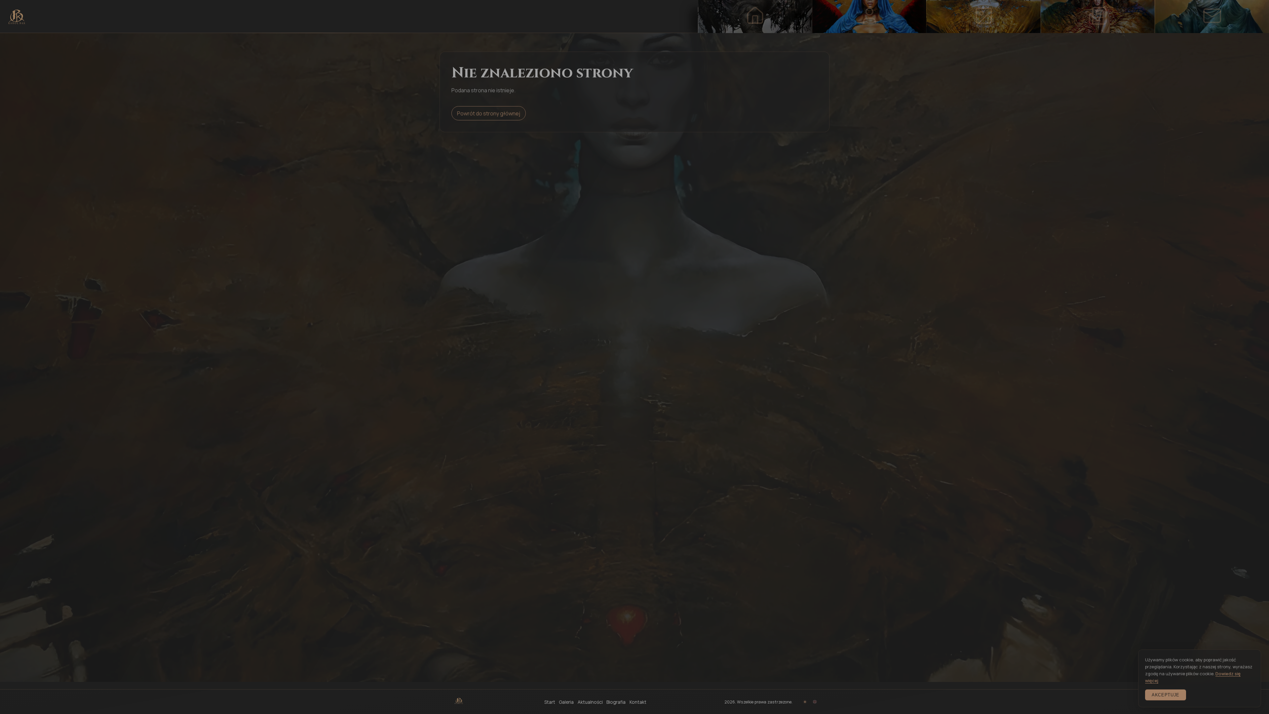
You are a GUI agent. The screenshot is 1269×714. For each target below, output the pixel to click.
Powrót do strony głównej (488, 112)
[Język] (815, 702)
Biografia (616, 702)
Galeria (566, 702)
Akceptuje (1165, 693)
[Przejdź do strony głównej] (16, 16)
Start (549, 702)
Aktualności (590, 702)
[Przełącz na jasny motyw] (805, 702)
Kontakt (638, 702)
